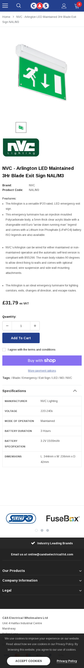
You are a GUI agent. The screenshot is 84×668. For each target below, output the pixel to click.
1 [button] (36, 530)
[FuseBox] (63, 518)
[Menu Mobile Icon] (5, 6)
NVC (32, 185)
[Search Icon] (18, 5)
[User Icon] (64, 5)
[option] (42, 75)
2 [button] (42, 530)
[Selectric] (21, 518)
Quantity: (9, 316)
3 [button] (47, 530)
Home (6, 17)
